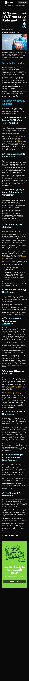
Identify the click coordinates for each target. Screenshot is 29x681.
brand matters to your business (14, 67)
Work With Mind (14, 581)
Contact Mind (23, 2)
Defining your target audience (10, 127)
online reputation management (14, 386)
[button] (2, 2)
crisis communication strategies (12, 392)
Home (4, 5)
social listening (15, 140)
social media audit (12, 444)
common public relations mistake (11, 476)
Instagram (24, 18)
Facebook (24, 13)
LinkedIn (24, 22)
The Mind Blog (10, 5)
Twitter (24, 26)
